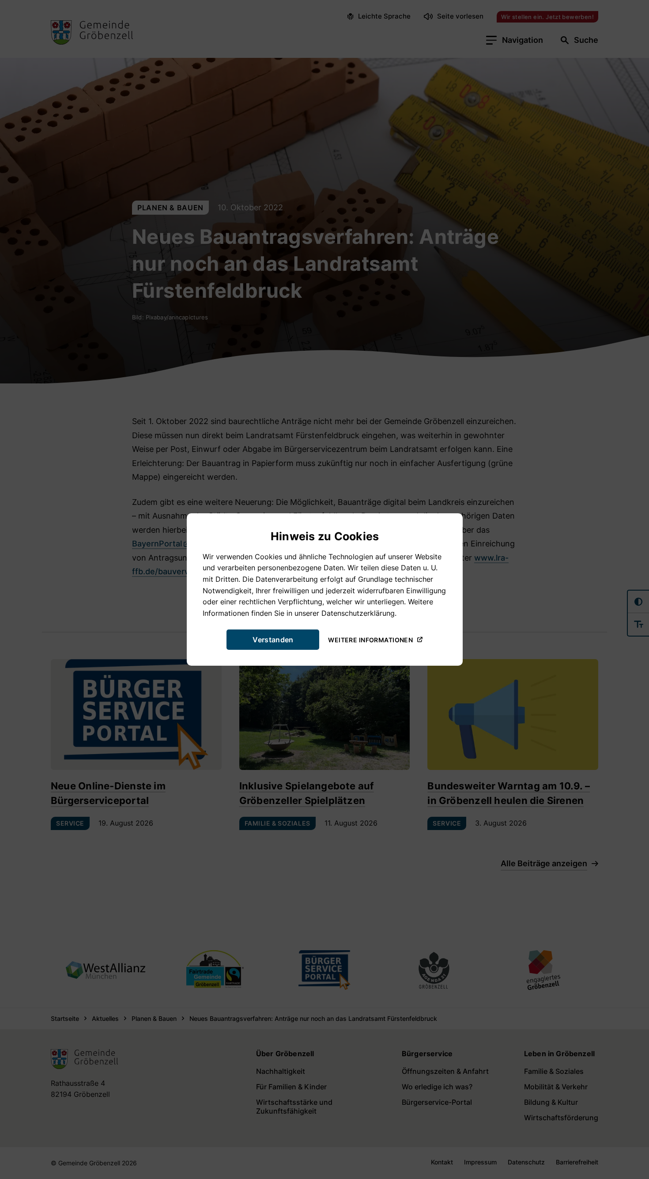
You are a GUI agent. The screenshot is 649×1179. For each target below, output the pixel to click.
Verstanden (273, 639)
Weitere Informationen (370, 639)
